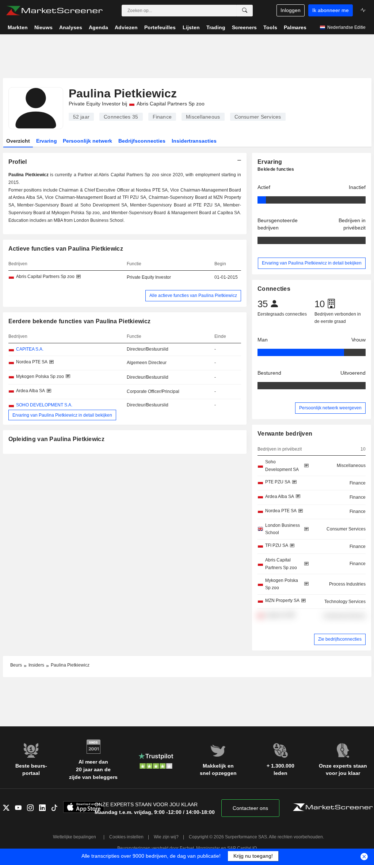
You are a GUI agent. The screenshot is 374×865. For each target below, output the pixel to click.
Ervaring (46, 141)
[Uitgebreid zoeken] (245, 10)
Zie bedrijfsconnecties (340, 639)
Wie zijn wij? (166, 836)
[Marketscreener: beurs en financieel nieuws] (54, 10)
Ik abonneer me (330, 10)
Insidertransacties (194, 141)
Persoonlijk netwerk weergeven (330, 407)
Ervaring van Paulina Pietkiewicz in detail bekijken (62, 415)
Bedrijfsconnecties (141, 141)
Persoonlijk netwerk (87, 141)
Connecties (121, 117)
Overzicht (18, 141)
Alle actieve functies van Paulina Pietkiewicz (193, 295)
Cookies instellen (126, 836)
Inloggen (290, 10)
